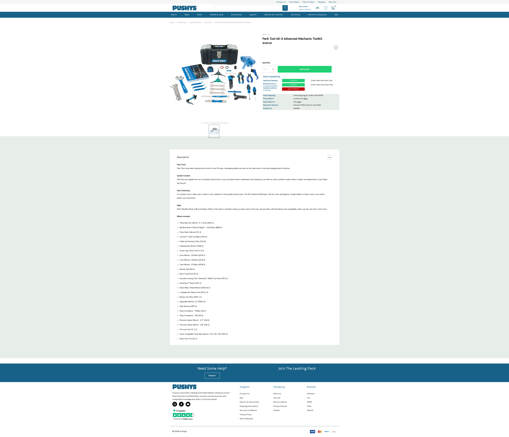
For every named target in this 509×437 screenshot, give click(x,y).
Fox (308, 398)
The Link (276, 398)
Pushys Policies (280, 406)
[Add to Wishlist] (336, 47)
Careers (276, 410)
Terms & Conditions (248, 410)
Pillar (309, 406)
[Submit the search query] (285, 8)
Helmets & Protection (273, 15)
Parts (199, 15)
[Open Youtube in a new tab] (188, 404)
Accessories (236, 15)
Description (183, 157)
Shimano (311, 394)
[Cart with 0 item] (333, 8)
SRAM (309, 402)
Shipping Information (249, 406)
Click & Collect (309, 2)
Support (212, 375)
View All (310, 410)
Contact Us (281, 2)
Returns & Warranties (249, 402)
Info (297, 102)
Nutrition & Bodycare (317, 15)
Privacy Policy (246, 414)
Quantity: (266, 63)
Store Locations (280, 402)
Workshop (295, 15)
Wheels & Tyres (216, 15)
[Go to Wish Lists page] (326, 8)
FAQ (241, 398)
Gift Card (332, 2)
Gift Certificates (246, 419)
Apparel (253, 15)
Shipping (321, 2)
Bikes (187, 15)
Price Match (294, 2)
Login (301, 9)
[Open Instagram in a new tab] (174, 404)
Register (308, 9)
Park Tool (266, 34)
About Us (277, 394)
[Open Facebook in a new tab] (181, 404)
